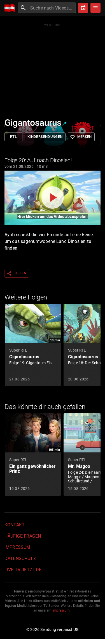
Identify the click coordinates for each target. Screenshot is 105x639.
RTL (13, 136)
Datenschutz (20, 558)
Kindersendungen (45, 136)
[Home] (11, 8)
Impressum (17, 547)
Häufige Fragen (22, 536)
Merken (81, 137)
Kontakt (14, 525)
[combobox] (52, 8)
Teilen (16, 273)
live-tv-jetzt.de (22, 569)
